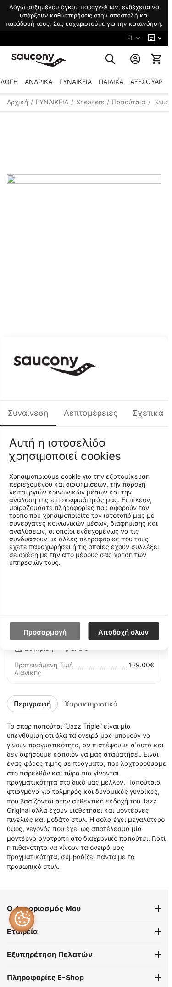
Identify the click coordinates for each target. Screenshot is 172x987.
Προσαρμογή (45, 632)
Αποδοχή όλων (123, 632)
